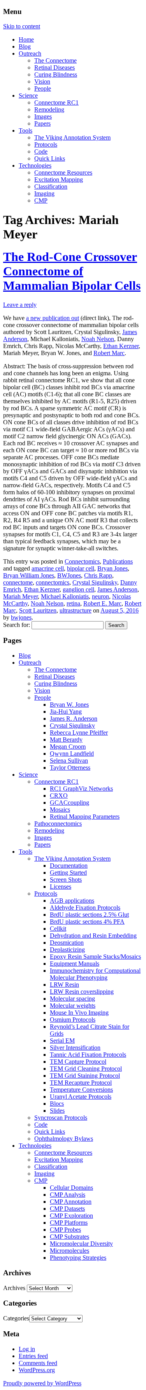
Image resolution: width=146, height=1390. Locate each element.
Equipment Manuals (74, 963)
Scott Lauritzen (37, 610)
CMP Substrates (69, 1236)
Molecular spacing (72, 998)
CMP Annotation (70, 1201)
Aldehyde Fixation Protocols (85, 907)
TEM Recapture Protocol (81, 1082)
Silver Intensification (75, 1047)
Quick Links (49, 158)
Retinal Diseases (54, 67)
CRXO (59, 795)
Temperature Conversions (81, 1089)
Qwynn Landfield (72, 753)
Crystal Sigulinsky (94, 582)
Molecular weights (72, 1005)
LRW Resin (64, 984)
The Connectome (55, 60)
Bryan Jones (112, 568)
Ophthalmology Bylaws (63, 1138)
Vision (42, 81)
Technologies (35, 165)
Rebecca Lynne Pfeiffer (79, 732)
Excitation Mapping (58, 179)
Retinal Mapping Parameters (85, 816)
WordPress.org (37, 1370)
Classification (50, 186)
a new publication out (52, 318)
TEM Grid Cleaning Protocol (86, 1068)
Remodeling (49, 109)
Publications (118, 561)
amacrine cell (48, 568)
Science (28, 95)
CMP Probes (65, 1229)
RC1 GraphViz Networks (81, 788)
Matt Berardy (66, 739)
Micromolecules (69, 1250)
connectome (18, 582)
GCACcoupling (69, 802)
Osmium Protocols (72, 1019)
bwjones (21, 617)
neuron (100, 596)
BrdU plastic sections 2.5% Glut (89, 914)
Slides (57, 1110)
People (42, 88)
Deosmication (67, 942)
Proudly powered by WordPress (42, 1383)
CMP (40, 200)
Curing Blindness (55, 74)
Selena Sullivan (69, 760)
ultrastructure (75, 610)
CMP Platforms (69, 1222)
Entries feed (33, 1356)
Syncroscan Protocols (60, 1117)
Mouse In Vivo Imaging (79, 1012)
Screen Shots (66, 879)
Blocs (57, 1103)
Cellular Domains (71, 1187)
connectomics (52, 582)
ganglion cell (78, 589)
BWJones (69, 575)
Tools (25, 130)
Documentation (69, 865)
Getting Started (68, 872)
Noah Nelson (97, 339)
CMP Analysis (67, 1194)
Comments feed (38, 1363)
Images (43, 116)
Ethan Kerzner (121, 346)
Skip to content (21, 26)
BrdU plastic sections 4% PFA (87, 921)
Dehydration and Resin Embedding (93, 935)
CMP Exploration (71, 1215)
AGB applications (72, 900)
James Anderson (117, 589)
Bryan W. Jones (69, 704)
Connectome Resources (63, 172)
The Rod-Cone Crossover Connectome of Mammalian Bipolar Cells (72, 271)
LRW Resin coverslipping (82, 991)
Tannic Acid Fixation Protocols (88, 1054)
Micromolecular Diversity (81, 1243)
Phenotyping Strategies (78, 1257)
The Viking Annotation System (72, 137)
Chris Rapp (98, 575)
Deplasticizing (67, 949)
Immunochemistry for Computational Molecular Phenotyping (95, 974)
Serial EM (62, 1040)
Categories (16, 1318)
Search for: (16, 624)
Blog (25, 46)
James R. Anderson (73, 718)
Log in (27, 1349)
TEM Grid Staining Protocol (85, 1075)
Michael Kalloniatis (65, 596)
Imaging (44, 193)
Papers (42, 123)
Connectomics (82, 561)
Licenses (60, 886)
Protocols (45, 144)
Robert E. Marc (102, 603)
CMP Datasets (67, 1208)
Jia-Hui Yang (66, 711)
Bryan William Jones (28, 575)
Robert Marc (109, 353)
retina (73, 603)
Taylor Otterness (70, 767)
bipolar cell (80, 568)
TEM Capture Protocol (78, 1061)
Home (26, 39)
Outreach (30, 53)
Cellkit (58, 928)
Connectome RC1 (56, 102)
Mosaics (60, 809)
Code (40, 151)
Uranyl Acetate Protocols (80, 1096)
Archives (14, 1288)
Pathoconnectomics (58, 823)
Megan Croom (68, 746)
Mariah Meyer (20, 596)
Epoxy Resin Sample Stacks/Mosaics (95, 956)
